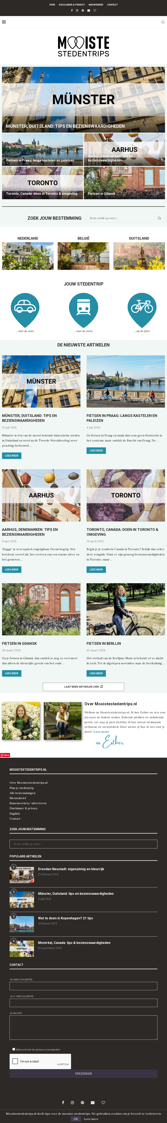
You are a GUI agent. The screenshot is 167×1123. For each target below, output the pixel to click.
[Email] (88, 10)
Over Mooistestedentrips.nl (28, 782)
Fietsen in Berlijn (104, 643)
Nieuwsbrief (96, 4)
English (15, 813)
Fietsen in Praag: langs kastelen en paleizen (40, 160)
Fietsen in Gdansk (101, 194)
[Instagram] (77, 10)
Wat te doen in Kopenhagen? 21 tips (65, 918)
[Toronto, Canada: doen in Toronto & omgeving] (42, 183)
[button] (9, 132)
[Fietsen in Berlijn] (126, 609)
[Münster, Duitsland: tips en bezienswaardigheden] (83, 100)
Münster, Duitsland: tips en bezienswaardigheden (65, 126)
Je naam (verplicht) (21, 979)
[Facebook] (72, 10)
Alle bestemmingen (22, 793)
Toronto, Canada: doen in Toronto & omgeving (41, 194)
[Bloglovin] (94, 10)
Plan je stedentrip (22, 788)
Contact (112, 4)
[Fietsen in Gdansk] (124, 183)
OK (76, 1119)
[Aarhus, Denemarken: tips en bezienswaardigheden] (124, 149)
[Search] (163, 22)
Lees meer (11, 455)
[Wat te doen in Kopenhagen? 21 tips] (22, 924)
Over (52, 4)
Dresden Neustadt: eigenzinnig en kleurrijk (71, 869)
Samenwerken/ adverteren (28, 803)
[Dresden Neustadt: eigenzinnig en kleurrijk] (22, 875)
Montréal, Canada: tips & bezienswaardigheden (74, 943)
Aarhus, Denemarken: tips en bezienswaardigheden (110, 158)
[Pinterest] (83, 10)
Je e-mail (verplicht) (21, 996)
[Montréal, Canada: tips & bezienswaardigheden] (22, 949)
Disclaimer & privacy (23, 808)
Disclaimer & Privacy (72, 4)
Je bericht (16, 1013)
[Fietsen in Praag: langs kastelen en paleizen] (42, 149)
